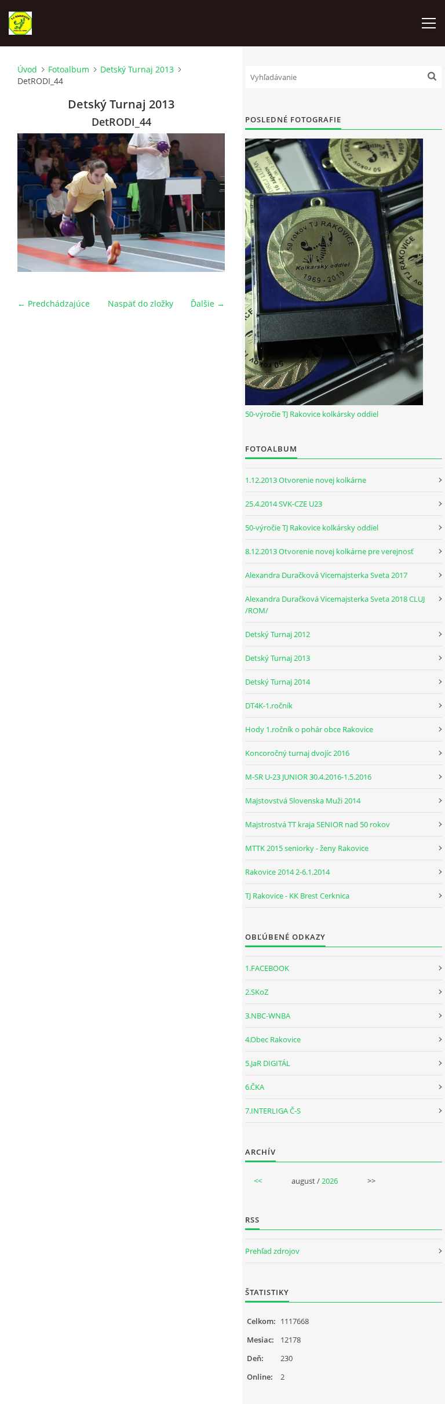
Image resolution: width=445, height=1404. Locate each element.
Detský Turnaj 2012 (277, 634)
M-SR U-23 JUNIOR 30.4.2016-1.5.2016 (308, 777)
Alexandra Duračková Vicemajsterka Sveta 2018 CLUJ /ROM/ (335, 605)
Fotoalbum (68, 69)
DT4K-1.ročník (269, 705)
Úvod (27, 69)
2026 (330, 1181)
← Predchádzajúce (53, 303)
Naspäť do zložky (140, 303)
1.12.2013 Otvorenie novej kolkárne (305, 480)
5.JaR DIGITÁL (267, 1063)
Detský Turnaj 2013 (137, 69)
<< (258, 1181)
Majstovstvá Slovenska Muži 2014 (302, 800)
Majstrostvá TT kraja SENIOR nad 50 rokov (317, 824)
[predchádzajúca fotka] (36, 202)
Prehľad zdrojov (272, 1251)
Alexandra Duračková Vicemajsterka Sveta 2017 (326, 575)
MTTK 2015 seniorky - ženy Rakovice (307, 848)
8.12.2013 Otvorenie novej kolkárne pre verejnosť (329, 551)
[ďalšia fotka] (206, 202)
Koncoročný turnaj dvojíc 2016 (297, 753)
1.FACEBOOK (267, 968)
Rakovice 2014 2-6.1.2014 (287, 872)
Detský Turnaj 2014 (277, 681)
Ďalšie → (208, 303)
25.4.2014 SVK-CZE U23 (283, 504)
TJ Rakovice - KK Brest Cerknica (297, 895)
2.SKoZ (256, 992)
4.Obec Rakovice (273, 1039)
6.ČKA (254, 1087)
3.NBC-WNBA (267, 1015)
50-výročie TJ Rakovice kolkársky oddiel (311, 414)
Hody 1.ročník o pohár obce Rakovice (309, 729)
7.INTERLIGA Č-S (273, 1110)
